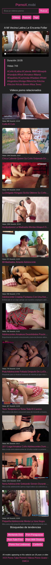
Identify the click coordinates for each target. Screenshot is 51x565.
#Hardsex (34, 78)
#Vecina (40, 81)
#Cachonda (24, 78)
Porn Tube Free (15, 539)
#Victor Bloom (22, 84)
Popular (26, 17)
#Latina (17, 71)
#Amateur (28, 75)
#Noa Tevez (35, 84)
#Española (12, 78)
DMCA (25, 561)
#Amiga (22, 81)
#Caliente (26, 71)
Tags (36, 17)
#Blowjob (41, 71)
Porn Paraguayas (34, 535)
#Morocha (31, 81)
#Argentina (12, 81)
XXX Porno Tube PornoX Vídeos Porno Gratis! (25, 558)
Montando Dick (15, 535)
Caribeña (37, 544)
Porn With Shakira (35, 539)
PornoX (26, 5)
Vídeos (16, 17)
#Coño (10, 71)
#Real (20, 75)
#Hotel (43, 78)
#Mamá (37, 75)
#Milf (34, 71)
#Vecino (11, 84)
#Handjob (12, 75)
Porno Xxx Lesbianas (19, 544)
